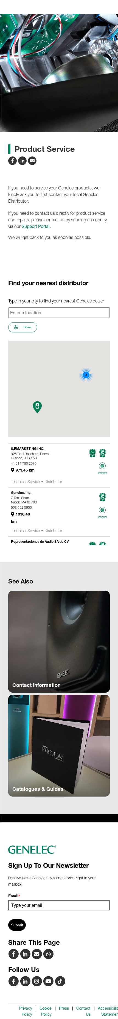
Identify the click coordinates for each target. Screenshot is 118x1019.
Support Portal (36, 226)
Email (14, 896)
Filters (27, 327)
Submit (17, 925)
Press (64, 1008)
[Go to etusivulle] (59, 850)
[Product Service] (37, 953)
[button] (37, 407)
